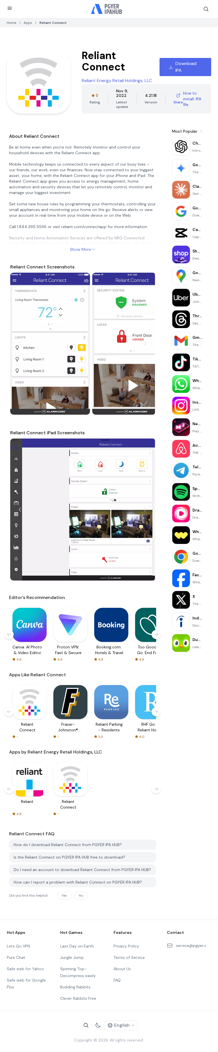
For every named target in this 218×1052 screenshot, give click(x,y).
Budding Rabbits (75, 987)
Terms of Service (129, 957)
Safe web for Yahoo (25, 968)
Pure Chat (16, 957)
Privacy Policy (126, 946)
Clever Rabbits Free (78, 998)
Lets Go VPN (18, 946)
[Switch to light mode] (98, 1025)
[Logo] (106, 9)
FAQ (117, 980)
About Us (122, 968)
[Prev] (20, 344)
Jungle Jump (72, 957)
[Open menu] (9, 8)
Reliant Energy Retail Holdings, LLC (117, 81)
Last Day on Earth (77, 946)
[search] (206, 9)
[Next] (145, 344)
